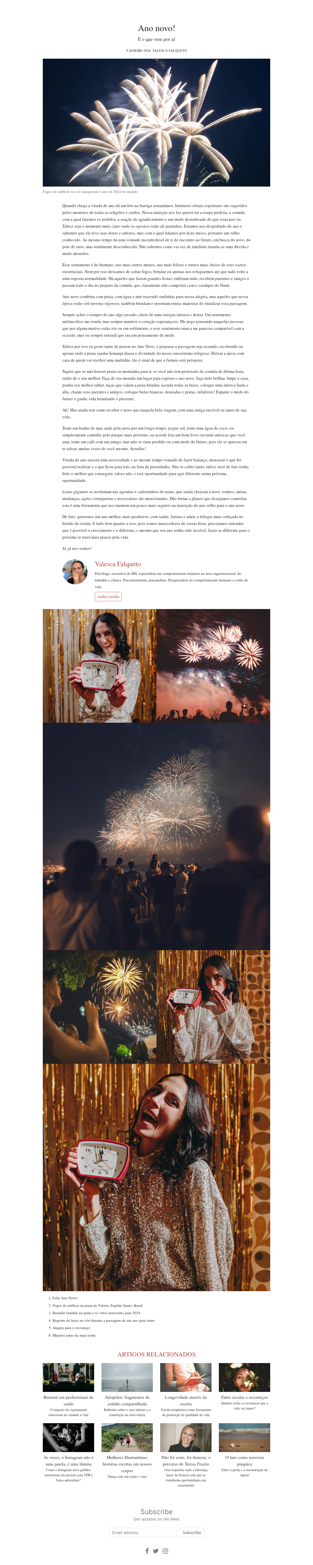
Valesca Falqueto (169, 50)
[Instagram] (165, 1551)
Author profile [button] (108, 596)
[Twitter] (156, 1551)
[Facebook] (147, 1551)
